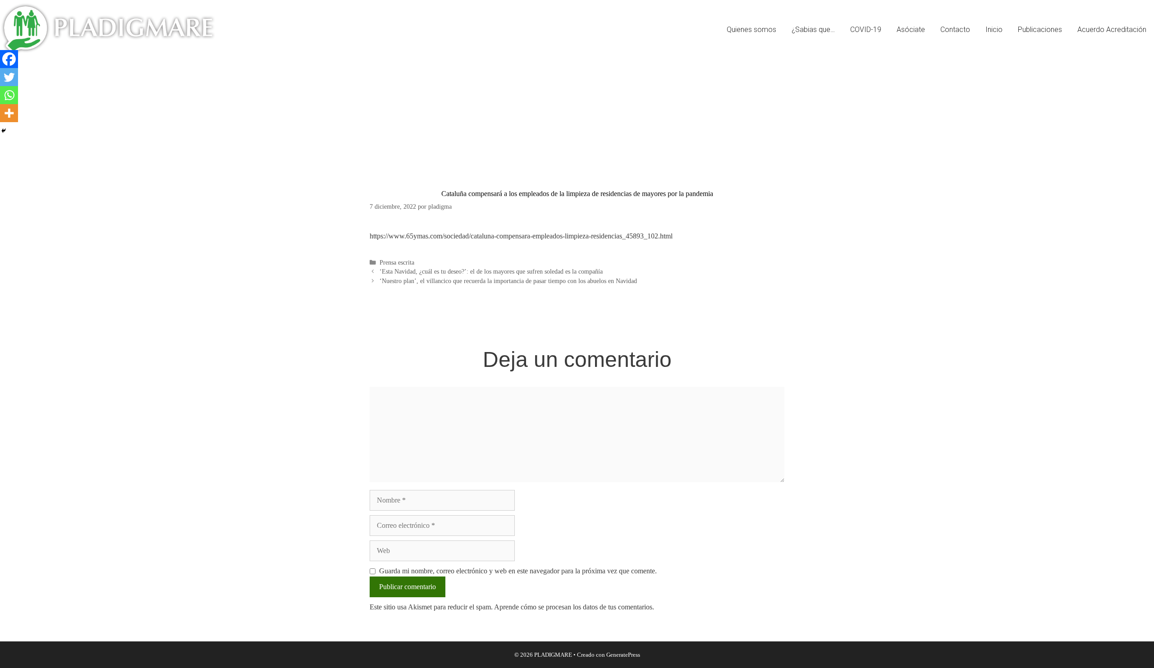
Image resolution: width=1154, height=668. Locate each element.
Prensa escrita (397, 262)
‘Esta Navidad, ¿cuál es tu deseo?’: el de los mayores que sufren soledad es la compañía (491, 271)
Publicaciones (1040, 29)
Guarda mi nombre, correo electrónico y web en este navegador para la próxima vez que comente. (518, 571)
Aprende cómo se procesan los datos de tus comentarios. (574, 607)
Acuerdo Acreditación (1111, 29)
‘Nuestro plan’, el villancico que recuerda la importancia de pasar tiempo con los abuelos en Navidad (508, 281)
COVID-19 (865, 29)
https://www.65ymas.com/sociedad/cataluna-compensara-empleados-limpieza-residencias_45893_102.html (521, 236)
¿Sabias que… (813, 29)
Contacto (955, 29)
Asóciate (911, 29)
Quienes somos (751, 29)
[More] (9, 113)
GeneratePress (623, 654)
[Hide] (3, 130)
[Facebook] (9, 59)
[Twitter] (9, 77)
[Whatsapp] (9, 95)
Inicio (994, 29)
